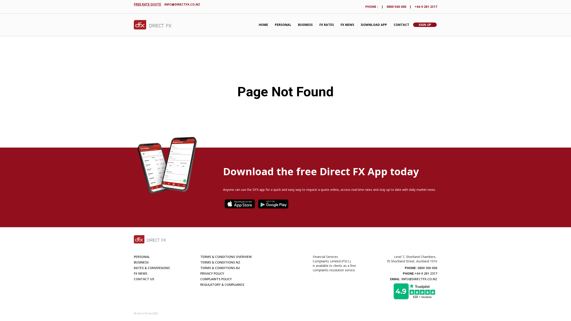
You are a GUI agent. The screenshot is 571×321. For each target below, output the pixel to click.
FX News (347, 25)
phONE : (371, 6)
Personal (283, 25)
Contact (401, 25)
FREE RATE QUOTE (147, 4)
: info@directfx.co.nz (413, 279)
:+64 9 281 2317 (420, 273)
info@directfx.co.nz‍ (182, 4)
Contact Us (144, 279)
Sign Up (425, 25)
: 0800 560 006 (421, 268)
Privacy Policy (212, 273)
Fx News (140, 273)
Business (305, 25)
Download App (374, 25)
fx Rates (326, 25)
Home (263, 25)
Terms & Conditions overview (226, 257)
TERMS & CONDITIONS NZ (220, 262)
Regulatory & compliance (222, 284)
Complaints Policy (216, 279)
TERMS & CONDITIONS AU (220, 268)
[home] (153, 25)
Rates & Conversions (152, 268)
